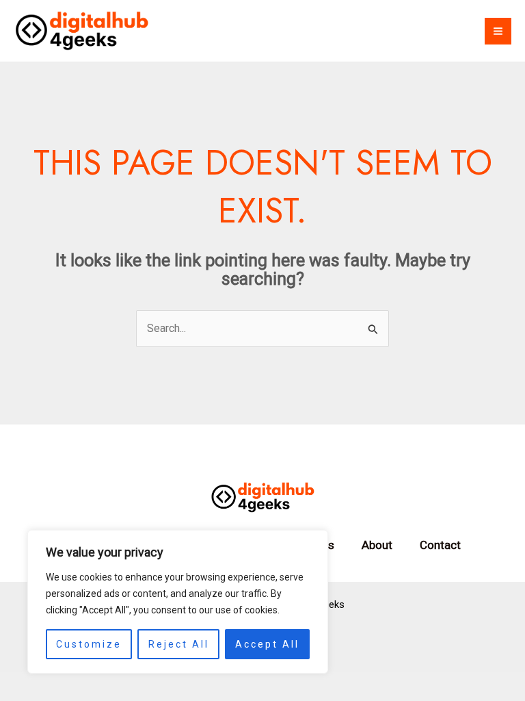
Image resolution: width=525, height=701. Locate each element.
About (377, 545)
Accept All (267, 644)
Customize (89, 644)
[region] (177, 602)
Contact (440, 545)
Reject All (178, 644)
